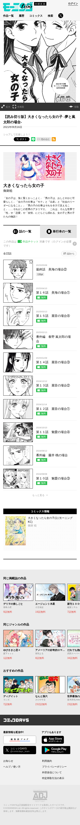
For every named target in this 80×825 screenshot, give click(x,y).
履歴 (21, 15)
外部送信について (52, 772)
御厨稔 (8, 190)
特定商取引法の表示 (53, 778)
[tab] (21, 231)
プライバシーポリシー (54, 766)
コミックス (36, 15)
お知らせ (8, 761)
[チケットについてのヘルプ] (75, 244)
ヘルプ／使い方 (12, 766)
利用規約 (47, 761)
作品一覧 (8, 15)
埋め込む (45, 139)
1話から (70, 253)
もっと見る (38, 495)
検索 (50, 15)
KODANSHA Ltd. (13, 808)
